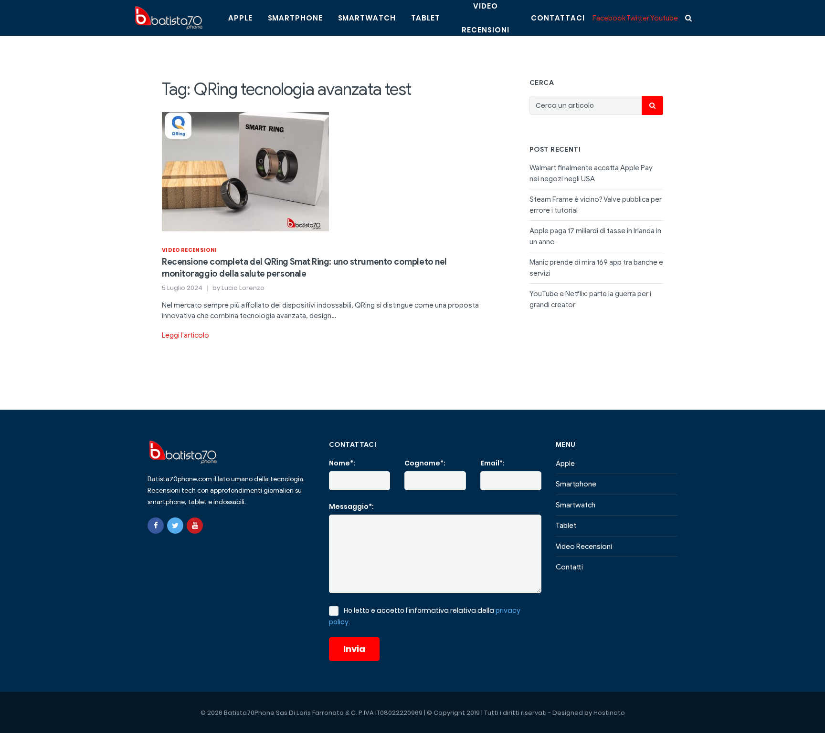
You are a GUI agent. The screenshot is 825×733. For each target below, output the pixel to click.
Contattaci (558, 18)
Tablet (425, 18)
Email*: (492, 463)
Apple (240, 18)
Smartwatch (367, 18)
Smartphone (295, 18)
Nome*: (342, 463)
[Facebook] (156, 525)
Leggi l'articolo (185, 335)
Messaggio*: (351, 506)
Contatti (569, 567)
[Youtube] (195, 525)
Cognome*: (424, 463)
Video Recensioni (189, 250)
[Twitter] (175, 525)
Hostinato (609, 712)
